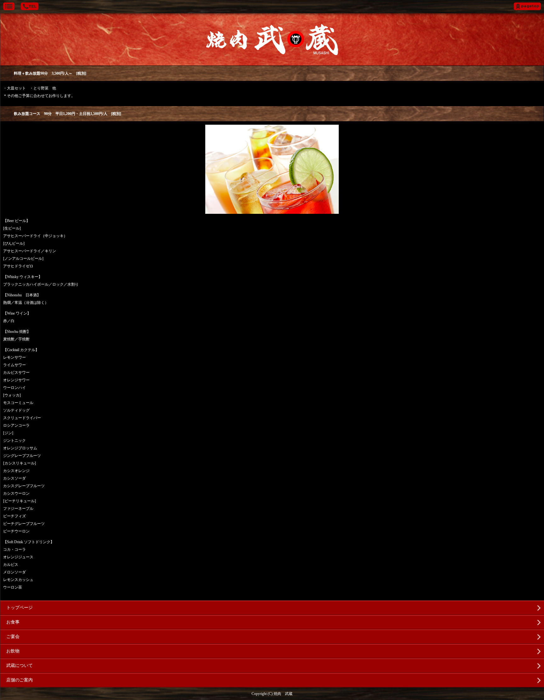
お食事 (13, 622)
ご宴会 (13, 636)
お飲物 (13, 651)
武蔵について (19, 665)
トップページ (19, 607)
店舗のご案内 (19, 680)
